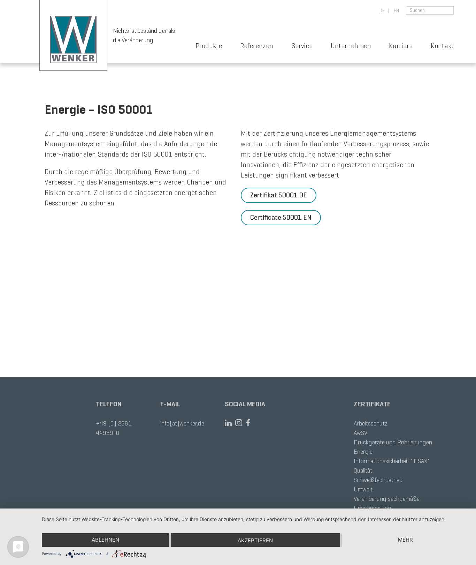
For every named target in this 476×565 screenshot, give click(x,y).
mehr (405, 539)
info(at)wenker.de (182, 423)
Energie (363, 451)
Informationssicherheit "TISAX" (392, 461)
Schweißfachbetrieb (378, 480)
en (396, 11)
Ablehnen (105, 539)
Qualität (363, 470)
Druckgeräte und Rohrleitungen (393, 442)
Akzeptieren (255, 540)
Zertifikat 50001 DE (278, 195)
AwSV (360, 433)
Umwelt (363, 489)
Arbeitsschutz (370, 423)
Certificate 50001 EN (281, 217)
